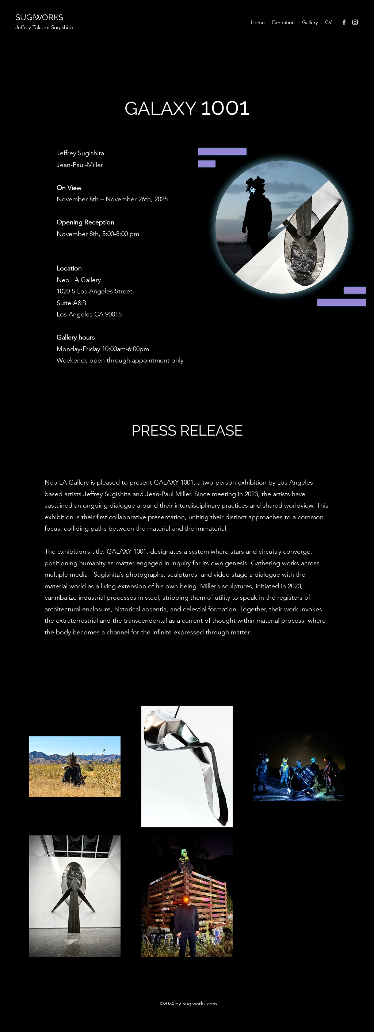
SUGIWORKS (39, 17)
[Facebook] (344, 22)
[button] (283, 22)
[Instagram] (355, 22)
